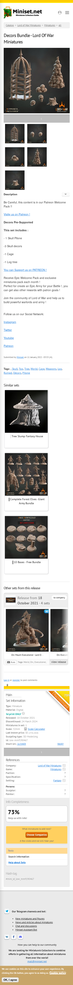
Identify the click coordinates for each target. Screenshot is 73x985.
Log (60, 369)
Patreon (8, 346)
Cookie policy (57, 972)
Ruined (8, 373)
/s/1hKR (21, 744)
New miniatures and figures (29, 918)
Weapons (51, 369)
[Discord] (20, 939)
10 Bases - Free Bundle (27, 562)
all (60, 25)
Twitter (8, 330)
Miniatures (49, 25)
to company (59, 597)
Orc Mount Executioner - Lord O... (27, 654)
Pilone (26, 373)
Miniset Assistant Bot (26, 929)
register (16, 680)
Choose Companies (37, 834)
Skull (15, 369)
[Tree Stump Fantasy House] (26, 432)
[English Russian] (66, 194)
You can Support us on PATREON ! (25, 270)
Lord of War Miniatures (29, 25)
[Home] (22, 12)
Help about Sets (17, 862)
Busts (13, 662)
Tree (26, 369)
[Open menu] (67, 12)
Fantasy (57, 780)
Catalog (10, 25)
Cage (42, 369)
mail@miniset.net (37, 961)
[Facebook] (14, 939)
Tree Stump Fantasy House (27, 436)
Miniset (20, 357)
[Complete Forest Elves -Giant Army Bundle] (26, 495)
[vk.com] (7, 939)
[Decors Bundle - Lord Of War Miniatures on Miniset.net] (15, 143)
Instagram (10, 322)
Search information (18, 856)
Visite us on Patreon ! (17, 214)
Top (21, 369)
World (34, 369)
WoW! (60, 744)
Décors (17, 373)
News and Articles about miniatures (34, 922)
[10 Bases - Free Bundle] (26, 558)
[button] (59, 12)
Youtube (9, 338)
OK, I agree (10, 979)
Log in (6, 680)
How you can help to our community (37, 944)
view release (58, 662)
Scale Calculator (36, 729)
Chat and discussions (26, 925)
